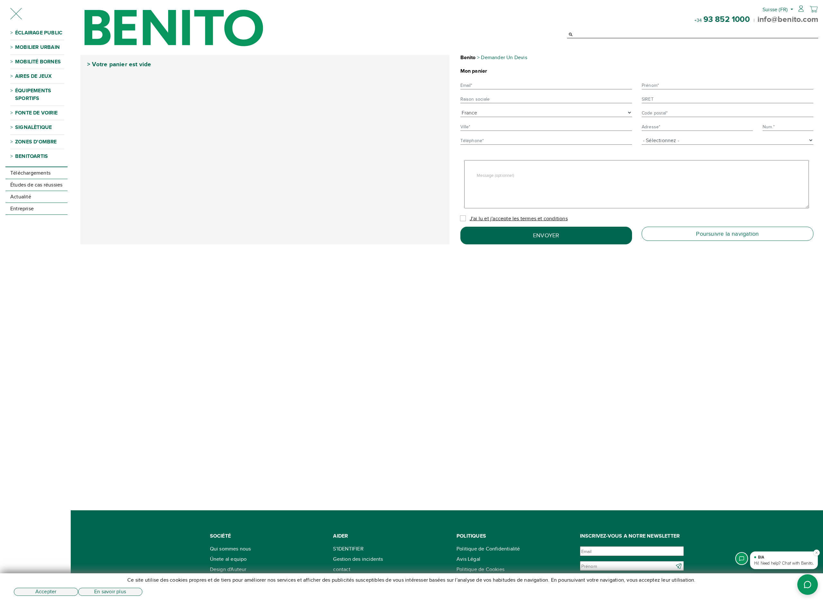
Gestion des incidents (358, 559)
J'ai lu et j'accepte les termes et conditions (519, 218)
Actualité (20, 196)
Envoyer (546, 235)
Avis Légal (468, 559)
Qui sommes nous (230, 548)
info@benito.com (787, 18)
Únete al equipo (228, 559)
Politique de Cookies (480, 569)
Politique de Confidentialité (488, 548)
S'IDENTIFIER (348, 548)
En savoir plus (110, 591)
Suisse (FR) (776, 9)
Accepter (46, 591)
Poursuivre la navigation (727, 234)
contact (341, 569)
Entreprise (22, 208)
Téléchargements (30, 173)
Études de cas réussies (36, 184)
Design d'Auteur (228, 569)
